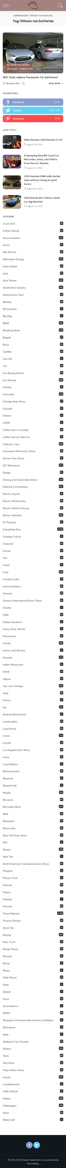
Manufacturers (11, 771)
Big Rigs (7, 316)
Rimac (6, 963)
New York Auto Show (15, 835)
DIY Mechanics (11, 465)
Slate (6, 1034)
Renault (7, 956)
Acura (6, 244)
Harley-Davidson (12, 622)
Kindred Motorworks (14, 714)
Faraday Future (12, 536)
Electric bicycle (11, 493)
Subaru (7, 1048)
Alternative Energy (18, 65)
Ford (5, 572)
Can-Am (7, 358)
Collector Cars (11, 444)
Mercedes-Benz (12, 806)
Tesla (6, 1055)
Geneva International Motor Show (22, 600)
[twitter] (33, 110)
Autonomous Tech (13, 294)
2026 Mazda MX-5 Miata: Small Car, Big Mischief (42, 199)
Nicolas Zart (13, 83)
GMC (6, 614)
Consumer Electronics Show (19, 451)
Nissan (7, 849)
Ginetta (7, 607)
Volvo (6, 1112)
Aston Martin (10, 266)
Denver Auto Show (13, 458)
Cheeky (7, 387)
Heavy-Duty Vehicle (14, 629)
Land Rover (9, 728)
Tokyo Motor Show (13, 1070)
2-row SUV (9, 223)
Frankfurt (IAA (11, 579)
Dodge (6, 472)
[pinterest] (33, 118)
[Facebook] (29, 1145)
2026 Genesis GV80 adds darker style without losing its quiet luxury (42, 180)
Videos (7, 1098)
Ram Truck (9, 941)
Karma (6, 700)
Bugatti (7, 337)
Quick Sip (8, 927)
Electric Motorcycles (14, 501)
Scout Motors (10, 1006)
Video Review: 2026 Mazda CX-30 (43, 140)
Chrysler (7, 408)
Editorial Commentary (20, 69)
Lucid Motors (10, 764)
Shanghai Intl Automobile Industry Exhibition (28, 1020)
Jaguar (7, 678)
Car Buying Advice (13, 373)
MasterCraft (9, 785)
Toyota (6, 1077)
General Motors (12, 586)
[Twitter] (36, 1145)
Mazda (7, 792)
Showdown (9, 1027)
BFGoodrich (10, 309)
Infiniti (6, 671)
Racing (7, 935)
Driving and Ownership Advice (20, 479)
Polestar (7, 899)
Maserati (8, 778)
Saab (6, 984)
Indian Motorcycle (13, 664)
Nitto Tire (8, 856)
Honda (6, 643)
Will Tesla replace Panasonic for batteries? (30, 77)
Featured (8, 543)
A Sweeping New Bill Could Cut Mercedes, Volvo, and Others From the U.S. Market (41, 159)
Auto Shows (9, 280)
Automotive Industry (14, 287)
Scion (6, 999)
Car (5, 365)
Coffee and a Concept (15, 429)
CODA (6, 422)
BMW (6, 323)
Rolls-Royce (10, 977)
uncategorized (11, 1084)
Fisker (6, 565)
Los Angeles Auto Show (16, 750)
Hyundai (7, 657)
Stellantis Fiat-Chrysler (16, 1041)
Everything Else (12, 529)
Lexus (6, 735)
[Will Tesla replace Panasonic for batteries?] (33, 52)
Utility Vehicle (10, 1091)
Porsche (7, 906)
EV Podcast (9, 522)
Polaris (7, 892)
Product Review (12, 920)
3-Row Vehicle (11, 230)
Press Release (11, 913)
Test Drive (8, 1062)
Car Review (9, 380)
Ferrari (7, 550)
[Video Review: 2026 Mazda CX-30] (12, 142)
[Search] (59, 5)
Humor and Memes (14, 650)
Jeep (5, 693)
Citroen (7, 415)
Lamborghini (10, 721)
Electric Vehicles (12, 515)
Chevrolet (8, 394)
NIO (5, 842)
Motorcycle (9, 828)
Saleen (7, 991)
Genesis (7, 593)
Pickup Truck (10, 878)
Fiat (5, 557)
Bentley (7, 301)
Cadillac (7, 351)
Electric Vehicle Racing (16, 508)
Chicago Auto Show (14, 401)
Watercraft (9, 1119)
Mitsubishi (8, 821)
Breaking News (11, 330)
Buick (6, 344)
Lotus (6, 757)
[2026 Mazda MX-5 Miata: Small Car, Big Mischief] (12, 202)
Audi (5, 273)
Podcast (7, 885)
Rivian (6, 970)
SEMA (6, 1013)
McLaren (8, 799)
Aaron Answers (11, 237)
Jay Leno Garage (13, 686)
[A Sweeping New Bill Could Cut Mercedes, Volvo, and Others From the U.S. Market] (12, 161)
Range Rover (10, 949)
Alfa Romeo (9, 252)
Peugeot (7, 870)
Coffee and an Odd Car (16, 437)
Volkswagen (9, 1105)
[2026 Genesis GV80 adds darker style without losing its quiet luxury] (12, 182)
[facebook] (33, 102)
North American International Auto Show (26, 863)
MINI (5, 814)
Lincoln (7, 742)
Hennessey (9, 636)
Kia (4, 707)
